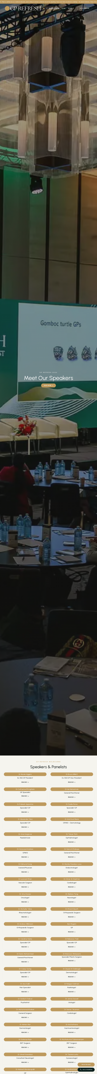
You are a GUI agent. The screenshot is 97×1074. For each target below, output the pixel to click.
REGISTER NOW (86, 1064)
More (70, 8)
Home (63, 8)
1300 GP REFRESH (87, 1069)
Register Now (84, 8)
